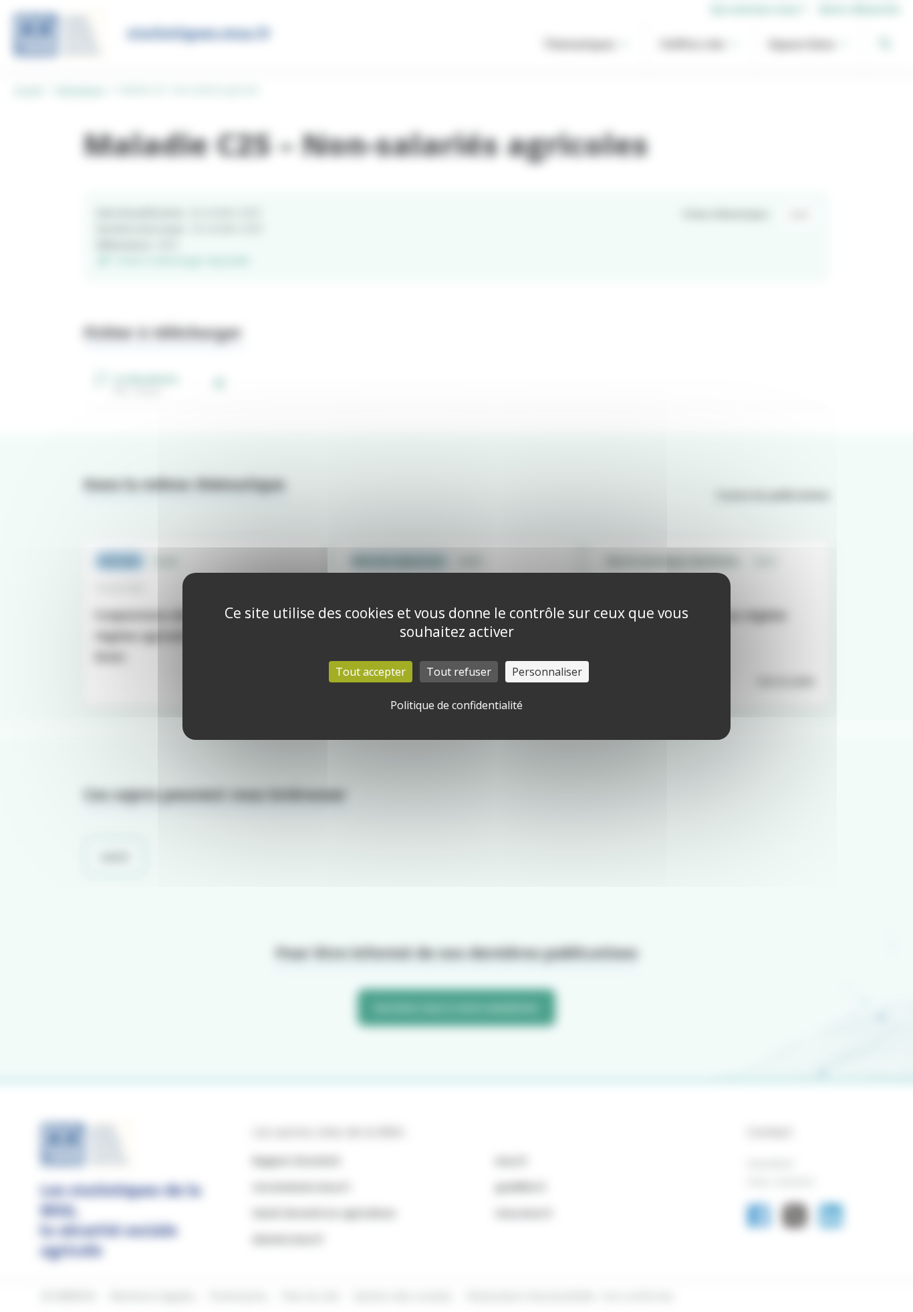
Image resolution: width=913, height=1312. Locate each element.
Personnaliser (547, 671)
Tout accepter (371, 671)
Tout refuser (458, 671)
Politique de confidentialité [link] (456, 705)
